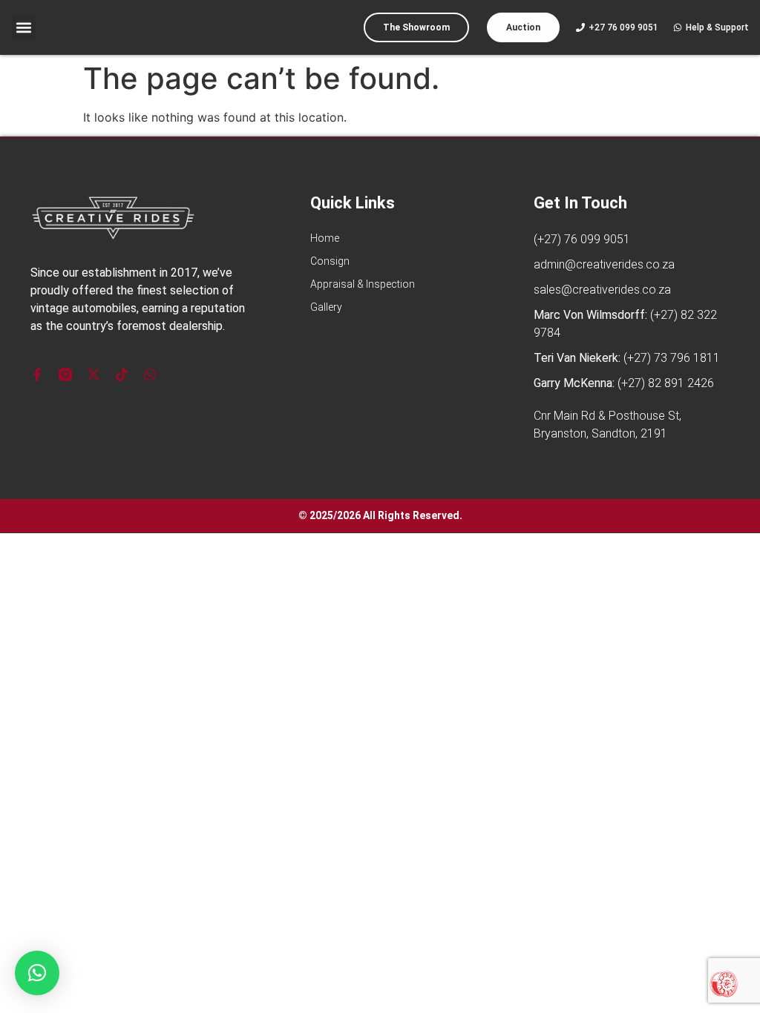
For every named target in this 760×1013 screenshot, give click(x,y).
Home (324, 238)
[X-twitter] (93, 374)
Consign (330, 261)
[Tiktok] (121, 374)
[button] (23, 28)
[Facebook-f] (37, 374)
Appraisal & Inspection (362, 284)
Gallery (326, 307)
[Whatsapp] (150, 374)
